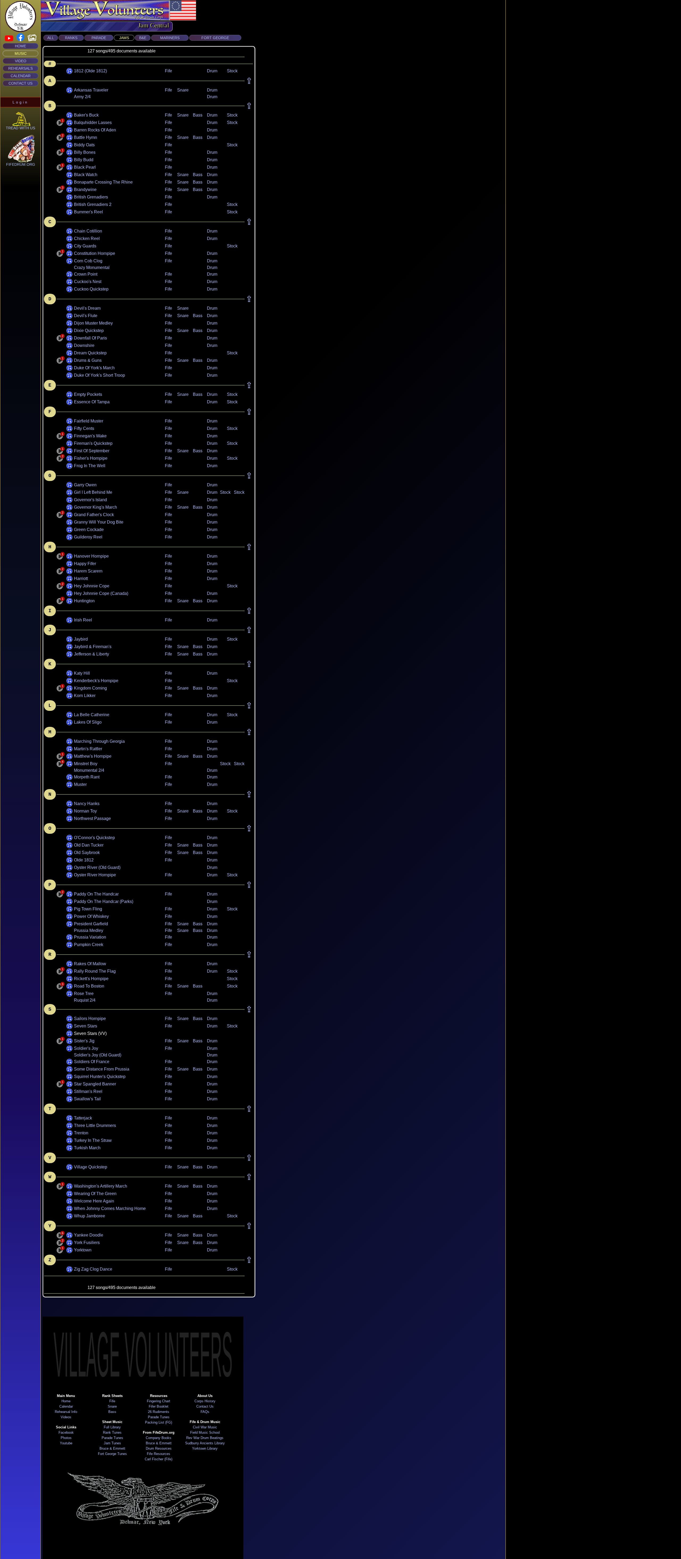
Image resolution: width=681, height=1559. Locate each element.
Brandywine (85, 189)
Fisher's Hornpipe (90, 458)
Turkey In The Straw (93, 1140)
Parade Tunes (112, 1438)
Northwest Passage (92, 818)
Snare (183, 90)
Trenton (81, 1133)
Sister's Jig (84, 1041)
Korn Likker (84, 695)
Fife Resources (158, 1454)
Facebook (66, 1432)
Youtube (66, 1443)
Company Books (158, 1438)
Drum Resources (159, 1448)
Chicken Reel (87, 238)
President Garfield (91, 924)
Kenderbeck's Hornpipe (96, 680)
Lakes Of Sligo (88, 722)
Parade (99, 38)
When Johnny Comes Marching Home (110, 1208)
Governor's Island (90, 499)
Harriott (81, 578)
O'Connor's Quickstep (94, 837)
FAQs (205, 1412)
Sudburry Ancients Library (205, 1443)
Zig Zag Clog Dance (93, 1269)
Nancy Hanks (86, 803)
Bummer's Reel (88, 212)
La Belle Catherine (91, 714)
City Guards (85, 246)
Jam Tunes (112, 1443)
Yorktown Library (205, 1448)
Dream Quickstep (90, 353)
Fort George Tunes (112, 1454)
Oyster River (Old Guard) (97, 867)
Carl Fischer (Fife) (158, 1459)
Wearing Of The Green (95, 1193)
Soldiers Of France (91, 1061)
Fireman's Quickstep (93, 443)
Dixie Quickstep (89, 330)
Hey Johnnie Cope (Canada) (101, 593)
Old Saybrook (87, 852)
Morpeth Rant (86, 777)
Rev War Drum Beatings (204, 1438)
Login (20, 102)
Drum (212, 71)
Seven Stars (85, 1026)
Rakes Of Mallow (90, 963)
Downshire (84, 345)
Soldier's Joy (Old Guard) (97, 1055)
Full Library (112, 1427)
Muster (80, 784)
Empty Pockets (88, 394)
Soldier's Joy (86, 1048)
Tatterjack (83, 1118)
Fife (168, 71)
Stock (232, 71)
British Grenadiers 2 (92, 204)
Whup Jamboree (89, 1216)
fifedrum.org (20, 164)
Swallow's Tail (87, 1099)
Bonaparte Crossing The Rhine (103, 182)
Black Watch (85, 174)
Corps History (204, 1401)
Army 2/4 (82, 96)
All (50, 38)
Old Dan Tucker (88, 845)
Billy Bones (84, 152)
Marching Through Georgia (99, 741)
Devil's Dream (87, 308)
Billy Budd (83, 159)
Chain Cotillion (88, 231)
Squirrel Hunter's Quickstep (100, 1076)
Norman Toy (85, 811)
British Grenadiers (91, 197)
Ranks (71, 38)
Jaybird (81, 639)
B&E (142, 38)
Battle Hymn (85, 137)
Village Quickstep (90, 1167)
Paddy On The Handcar (96, 894)
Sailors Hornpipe (90, 1018)
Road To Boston (89, 986)
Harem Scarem (88, 571)
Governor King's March (95, 507)
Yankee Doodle (88, 1235)
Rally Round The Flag (95, 971)
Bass (197, 115)
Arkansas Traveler (91, 90)
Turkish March (87, 1148)
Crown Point (85, 274)
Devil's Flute (85, 315)
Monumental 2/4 (89, 770)
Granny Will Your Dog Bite (98, 522)
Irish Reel (83, 620)
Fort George (215, 38)
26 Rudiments (158, 1412)
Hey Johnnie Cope (91, 586)
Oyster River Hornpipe (95, 875)
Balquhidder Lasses (93, 122)
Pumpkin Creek (88, 944)
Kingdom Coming (90, 688)
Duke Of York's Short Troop (99, 375)
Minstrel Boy (85, 763)
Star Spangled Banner (95, 1084)
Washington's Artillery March (100, 1186)
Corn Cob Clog (88, 261)
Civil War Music (205, 1427)
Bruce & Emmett (112, 1448)
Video (20, 61)
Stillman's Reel (88, 1091)
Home (20, 46)
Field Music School (205, 1432)
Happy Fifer (85, 563)
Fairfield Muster (88, 421)
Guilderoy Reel (88, 537)
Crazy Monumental (92, 267)
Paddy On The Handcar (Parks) (103, 901)
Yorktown (83, 1250)
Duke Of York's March (94, 368)
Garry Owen (85, 485)
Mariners (170, 38)
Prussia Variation (90, 937)
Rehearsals (20, 68)
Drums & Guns (88, 360)
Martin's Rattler (88, 749)
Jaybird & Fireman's (92, 646)
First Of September (91, 451)
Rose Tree (84, 993)
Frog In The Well (89, 465)
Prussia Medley (88, 930)
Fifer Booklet (158, 1406)
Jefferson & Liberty (91, 654)
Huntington (84, 601)
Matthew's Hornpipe (92, 756)
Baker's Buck (86, 115)
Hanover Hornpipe (91, 556)
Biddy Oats (84, 145)
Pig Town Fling (88, 909)
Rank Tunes (112, 1432)
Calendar (21, 76)
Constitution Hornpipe (94, 253)
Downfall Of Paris (90, 338)
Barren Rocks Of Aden (95, 130)
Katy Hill (82, 673)
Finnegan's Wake (90, 436)
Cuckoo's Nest (87, 281)
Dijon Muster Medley (93, 323)
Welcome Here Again (94, 1201)
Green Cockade (89, 529)
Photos (66, 1438)
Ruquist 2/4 (84, 1000)
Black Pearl (85, 167)
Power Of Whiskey (91, 916)
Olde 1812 (84, 860)
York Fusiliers (87, 1242)
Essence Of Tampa (92, 402)
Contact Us (20, 83)
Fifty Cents (84, 428)
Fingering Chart (158, 1401)
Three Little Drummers (95, 1125)
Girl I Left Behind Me (93, 492)
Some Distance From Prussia (101, 1069)
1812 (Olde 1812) (90, 71)
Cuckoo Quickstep (91, 289)
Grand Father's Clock (94, 514)
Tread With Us (20, 128)
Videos (66, 1417)
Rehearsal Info (66, 1412)
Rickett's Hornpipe (91, 978)
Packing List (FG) (158, 1422)
